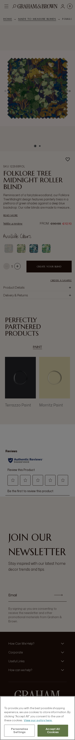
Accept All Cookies (53, 730)
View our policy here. (38, 720)
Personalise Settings (19, 730)
